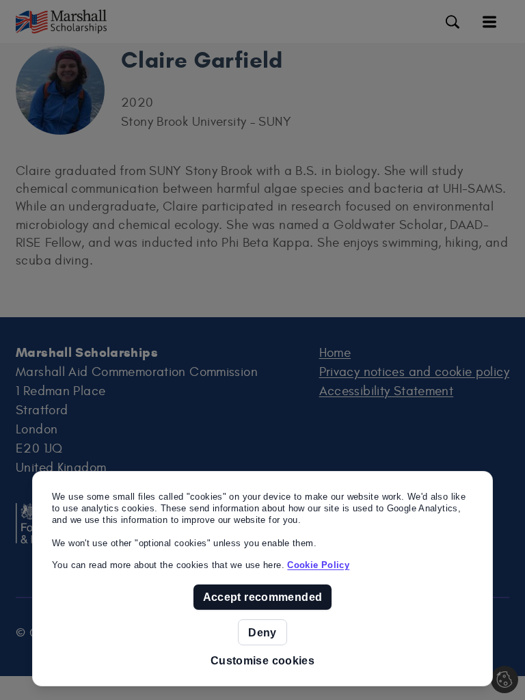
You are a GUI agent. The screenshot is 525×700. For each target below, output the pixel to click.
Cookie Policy (318, 565)
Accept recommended (263, 597)
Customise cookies (262, 661)
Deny (262, 632)
